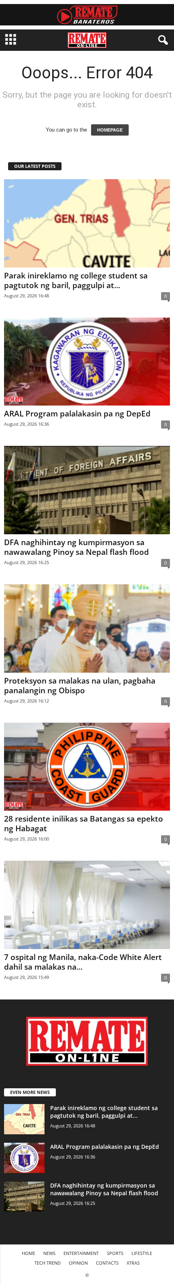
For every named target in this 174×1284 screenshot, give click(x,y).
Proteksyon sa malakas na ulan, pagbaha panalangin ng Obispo (79, 685)
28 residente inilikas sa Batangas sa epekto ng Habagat (83, 823)
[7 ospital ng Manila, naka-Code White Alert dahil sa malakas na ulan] (87, 905)
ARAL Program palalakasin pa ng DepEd (77, 413)
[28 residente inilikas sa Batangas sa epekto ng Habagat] (87, 767)
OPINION (78, 1263)
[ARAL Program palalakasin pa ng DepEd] (87, 362)
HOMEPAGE (110, 130)
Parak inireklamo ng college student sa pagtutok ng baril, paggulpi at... (76, 280)
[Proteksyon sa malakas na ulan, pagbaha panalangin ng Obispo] (87, 628)
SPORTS (115, 1253)
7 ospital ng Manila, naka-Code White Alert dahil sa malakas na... (83, 962)
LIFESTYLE (142, 1253)
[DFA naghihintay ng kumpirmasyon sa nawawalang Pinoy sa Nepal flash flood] (87, 490)
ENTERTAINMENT (81, 1253)
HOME (28, 1253)
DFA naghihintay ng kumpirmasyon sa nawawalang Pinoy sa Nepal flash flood (76, 547)
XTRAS (133, 1263)
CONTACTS (107, 1263)
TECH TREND (47, 1263)
